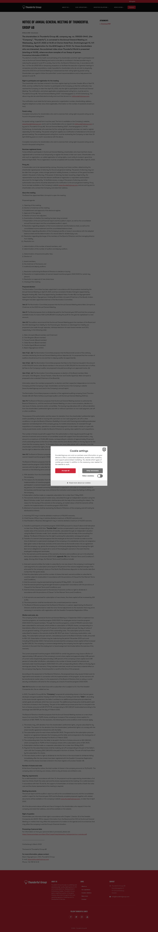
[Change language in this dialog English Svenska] (103, 449)
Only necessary (92, 471)
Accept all (65, 471)
